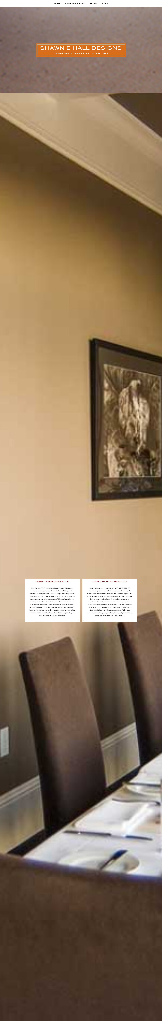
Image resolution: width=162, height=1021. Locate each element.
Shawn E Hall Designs (81, 48)
